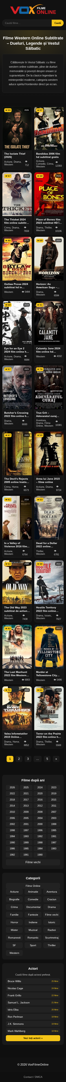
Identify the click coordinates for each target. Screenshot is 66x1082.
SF (14, 945)
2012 (40, 805)
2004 (40, 818)
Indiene (33, 922)
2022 (12, 793)
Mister (14, 929)
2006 (12, 818)
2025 (26, 787)
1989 (26, 842)
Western (14, 952)
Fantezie (33, 914)
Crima (14, 907)
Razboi (52, 929)
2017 (26, 799)
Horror (14, 922)
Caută (57, 23)
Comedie (33, 899)
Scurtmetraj (51, 937)
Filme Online (33, 885)
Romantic (32, 937)
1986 (12, 848)
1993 (26, 836)
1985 (26, 848)
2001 (26, 824)
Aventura (52, 891)
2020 (40, 793)
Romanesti (14, 937)
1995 (53, 830)
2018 (12, 799)
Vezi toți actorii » (33, 1038)
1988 (40, 842)
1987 (53, 842)
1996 (40, 830)
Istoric (51, 922)
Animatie (33, 891)
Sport (33, 945)
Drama (52, 907)
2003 (53, 818)
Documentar (33, 907)
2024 (40, 787)
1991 (53, 836)
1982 (12, 854)
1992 (40, 836)
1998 (12, 830)
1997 (26, 830)
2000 (40, 824)
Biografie (14, 899)
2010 (12, 812)
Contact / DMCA (33, 1076)
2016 (40, 799)
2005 (26, 818)
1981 (26, 854)
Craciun (51, 899)
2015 (53, 799)
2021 (26, 793)
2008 (40, 812)
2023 (53, 787)
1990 (12, 842)
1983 (53, 848)
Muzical (33, 929)
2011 (53, 805)
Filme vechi (33, 862)
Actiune (14, 891)
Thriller (52, 945)
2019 (53, 793)
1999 (53, 824)
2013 (26, 805)
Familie (14, 914)
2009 (26, 812)
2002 (12, 824)
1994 (12, 836)
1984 (40, 848)
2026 (12, 787)
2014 (12, 805)
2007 (53, 812)
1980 (40, 854)
